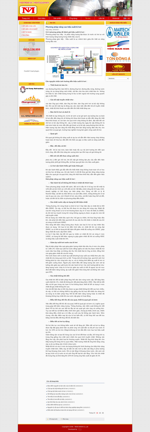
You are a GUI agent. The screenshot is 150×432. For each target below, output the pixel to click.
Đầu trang (65, 419)
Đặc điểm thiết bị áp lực (54, 405)
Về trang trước (53, 419)
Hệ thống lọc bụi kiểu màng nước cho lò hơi (61, 394)
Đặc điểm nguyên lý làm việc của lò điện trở (61, 386)
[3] (103, 413)
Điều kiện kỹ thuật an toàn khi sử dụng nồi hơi (62, 410)
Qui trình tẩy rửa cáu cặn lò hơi (57, 402)
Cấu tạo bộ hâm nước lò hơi (56, 391)
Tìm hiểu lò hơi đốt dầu (54, 396)
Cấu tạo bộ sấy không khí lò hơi (57, 388)
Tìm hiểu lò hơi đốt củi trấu (55, 399)
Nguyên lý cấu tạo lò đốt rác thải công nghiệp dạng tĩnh (64, 407)
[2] (100, 413)
